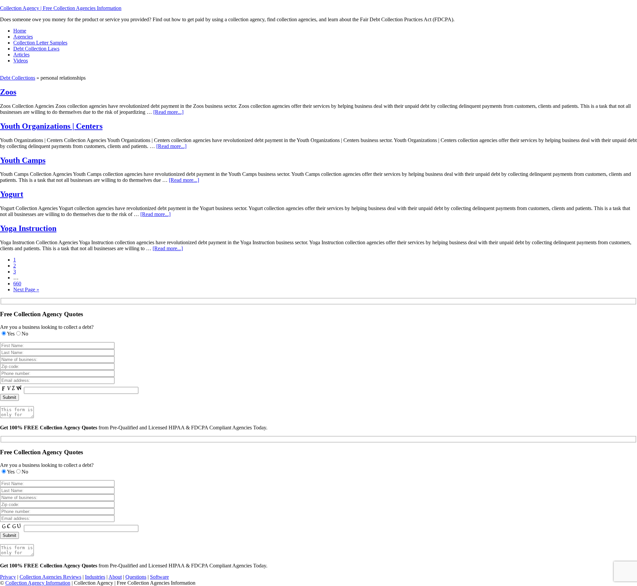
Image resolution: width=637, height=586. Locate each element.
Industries (95, 577)
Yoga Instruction (28, 228)
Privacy (8, 577)
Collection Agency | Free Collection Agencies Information (60, 8)
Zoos (8, 92)
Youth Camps (22, 160)
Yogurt (11, 194)
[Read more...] (168, 112)
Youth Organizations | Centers (51, 126)
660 (17, 283)
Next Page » (26, 289)
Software (159, 577)
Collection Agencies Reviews (50, 577)
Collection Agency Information (37, 583)
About (115, 577)
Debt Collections (17, 78)
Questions (135, 577)
